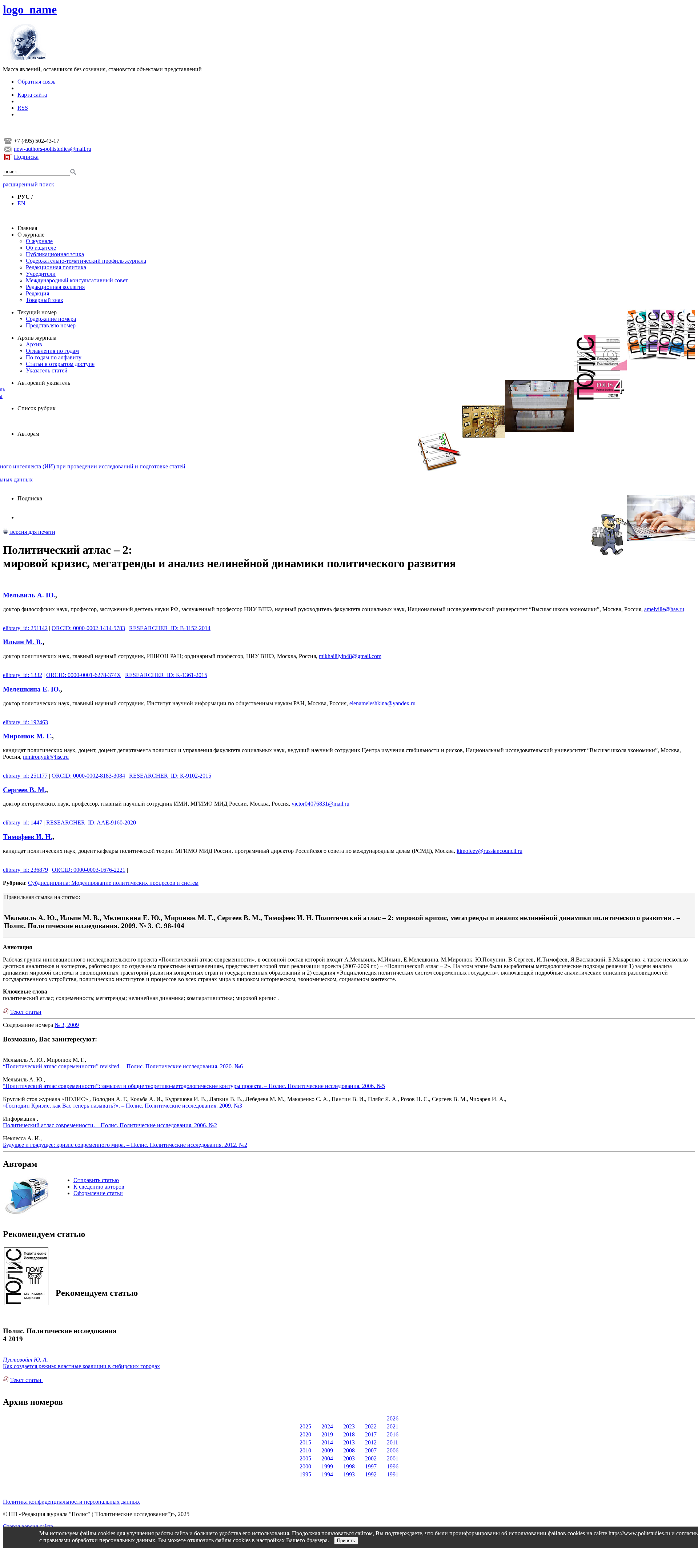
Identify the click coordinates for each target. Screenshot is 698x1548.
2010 (305, 1450)
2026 (392, 1418)
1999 (327, 1466)
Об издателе (41, 248)
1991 (392, 1474)
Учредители (41, 274)
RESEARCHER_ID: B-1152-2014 (169, 628)
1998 (349, 1466)
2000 (305, 1466)
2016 (392, 1434)
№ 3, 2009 (67, 1025)
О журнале (30, 234)
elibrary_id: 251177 (25, 776)
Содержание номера (51, 319)
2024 (327, 1426)
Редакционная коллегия (55, 287)
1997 (371, 1466)
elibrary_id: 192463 (25, 722)
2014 (327, 1442)
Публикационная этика (55, 254)
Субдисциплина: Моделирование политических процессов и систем (113, 883)
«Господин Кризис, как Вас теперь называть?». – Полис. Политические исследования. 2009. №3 (122, 1105)
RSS (22, 108)
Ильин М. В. (23, 642)
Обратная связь (36, 81)
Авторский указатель (43, 383)
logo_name (30, 9)
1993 (349, 1474)
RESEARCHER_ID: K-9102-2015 (170, 776)
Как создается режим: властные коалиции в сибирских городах (81, 1366)
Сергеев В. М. (24, 790)
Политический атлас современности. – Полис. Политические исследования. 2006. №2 (110, 1125)
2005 (305, 1458)
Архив (34, 344)
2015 (305, 1442)
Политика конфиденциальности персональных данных (71, 1502)
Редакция (37, 293)
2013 (349, 1442)
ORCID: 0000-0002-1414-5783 (88, 628)
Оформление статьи (98, 1193)
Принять (346, 1540)
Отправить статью (96, 1180)
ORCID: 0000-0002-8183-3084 (88, 776)
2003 (349, 1458)
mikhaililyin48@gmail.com (350, 656)
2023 (349, 1426)
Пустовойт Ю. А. (25, 1359)
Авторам (28, 434)
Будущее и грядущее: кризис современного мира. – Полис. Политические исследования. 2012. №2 (125, 1145)
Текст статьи (25, 1012)
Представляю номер (51, 325)
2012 (371, 1442)
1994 (327, 1474)
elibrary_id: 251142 (25, 628)
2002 (371, 1458)
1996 (392, 1466)
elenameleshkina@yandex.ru (382, 703)
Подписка (26, 157)
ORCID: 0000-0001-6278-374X (83, 675)
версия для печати (32, 532)
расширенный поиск (28, 184)
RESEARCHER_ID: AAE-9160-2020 (91, 822)
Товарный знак (44, 300)
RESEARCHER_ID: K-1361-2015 (166, 675)
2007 (371, 1450)
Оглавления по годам (52, 351)
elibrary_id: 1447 (22, 822)
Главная (27, 228)
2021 (392, 1426)
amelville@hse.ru (664, 609)
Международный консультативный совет (77, 280)
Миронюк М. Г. (27, 736)
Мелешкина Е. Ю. (31, 689)
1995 (305, 1474)
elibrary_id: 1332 (22, 675)
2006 (392, 1450)
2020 (305, 1434)
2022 (371, 1426)
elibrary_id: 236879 (25, 870)
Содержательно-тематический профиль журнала (86, 261)
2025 (305, 1426)
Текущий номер (37, 312)
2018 (349, 1434)
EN (21, 203)
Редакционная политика (56, 267)
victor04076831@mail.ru (320, 804)
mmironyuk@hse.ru (46, 757)
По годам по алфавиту (53, 357)
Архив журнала (36, 338)
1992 (371, 1474)
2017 (371, 1434)
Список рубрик (36, 408)
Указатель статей (47, 370)
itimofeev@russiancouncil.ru (489, 851)
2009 (327, 1450)
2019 (327, 1434)
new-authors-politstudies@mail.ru (52, 149)
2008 (349, 1450)
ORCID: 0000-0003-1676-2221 (88, 870)
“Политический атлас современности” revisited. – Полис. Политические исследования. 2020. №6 (123, 1066)
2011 (392, 1442)
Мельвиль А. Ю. (29, 595)
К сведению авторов (98, 1187)
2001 (392, 1458)
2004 (327, 1458)
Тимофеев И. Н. (27, 836)
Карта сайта (32, 95)
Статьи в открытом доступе (60, 364)
